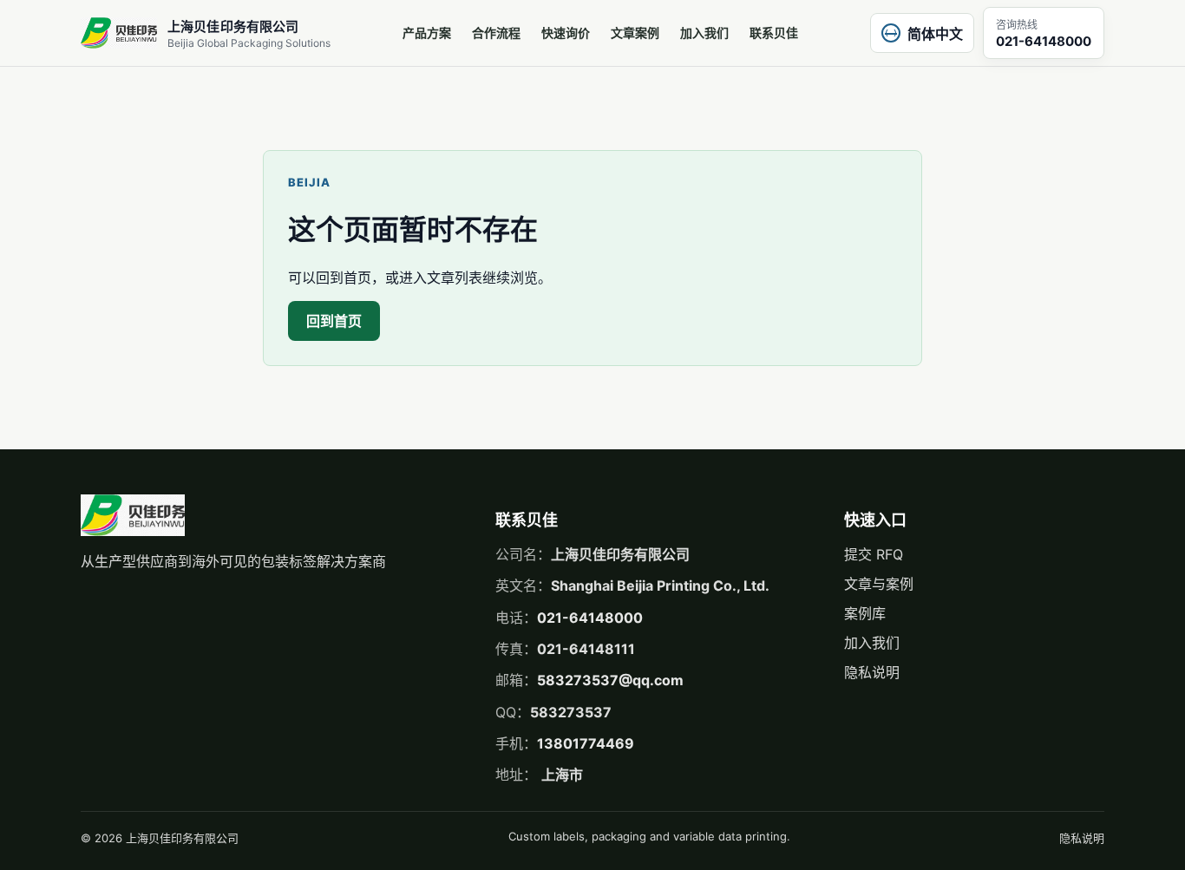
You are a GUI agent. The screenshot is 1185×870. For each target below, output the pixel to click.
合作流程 (496, 32)
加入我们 (704, 32)
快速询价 (565, 32)
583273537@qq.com (610, 680)
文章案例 (635, 32)
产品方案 (427, 32)
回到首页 (334, 321)
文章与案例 (878, 583)
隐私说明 (872, 672)
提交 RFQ (873, 554)
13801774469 (585, 743)
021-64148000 (590, 617)
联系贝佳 (774, 32)
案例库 (865, 613)
